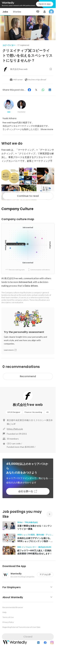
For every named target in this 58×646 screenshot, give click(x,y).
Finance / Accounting (33, 412)
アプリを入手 (45, 574)
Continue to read (28, 196)
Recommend (28, 376)
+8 (47, 412)
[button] (29, 566)
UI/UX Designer (13, 412)
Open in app (45, 4)
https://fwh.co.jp (15, 428)
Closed (27, 636)
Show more (47, 129)
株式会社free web (28, 404)
